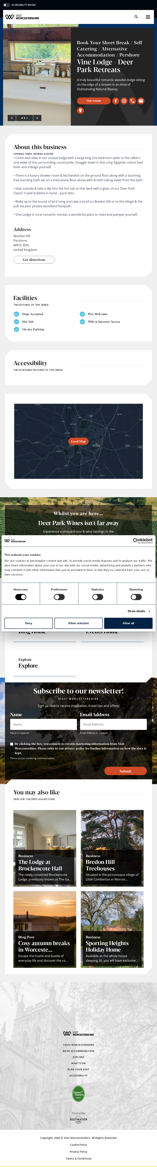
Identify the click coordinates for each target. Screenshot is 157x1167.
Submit (126, 770)
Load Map (78, 441)
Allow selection (78, 623)
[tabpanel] (40, 75)
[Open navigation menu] (148, 17)
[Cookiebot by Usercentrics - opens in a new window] (136, 541)
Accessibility (78, 1075)
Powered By (78, 1113)
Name (16, 714)
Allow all (128, 623)
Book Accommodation (78, 1051)
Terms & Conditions (78, 1158)
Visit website (93, 100)
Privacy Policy (78, 1151)
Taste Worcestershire (78, 1045)
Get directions (34, 259)
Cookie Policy (78, 1145)
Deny (28, 623)
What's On (78, 1063)
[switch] (59, 597)
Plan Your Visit (78, 1069)
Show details (136, 611)
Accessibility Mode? (23, 5)
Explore (78, 1057)
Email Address (94, 714)
